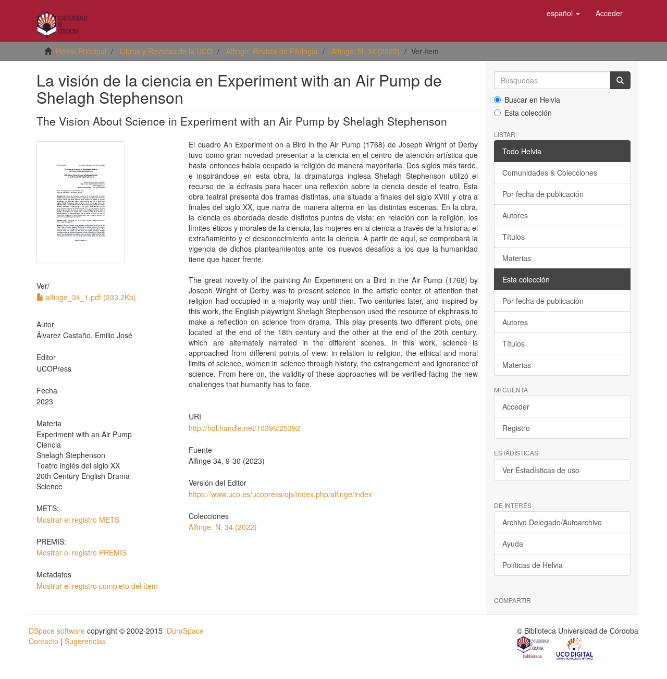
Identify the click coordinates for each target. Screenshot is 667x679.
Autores (515, 215)
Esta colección (528, 112)
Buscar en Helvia (532, 99)
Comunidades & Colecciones (549, 172)
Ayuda (512, 543)
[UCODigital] (575, 648)
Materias (516, 258)
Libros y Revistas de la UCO (166, 51)
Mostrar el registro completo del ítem (97, 586)
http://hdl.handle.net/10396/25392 (244, 428)
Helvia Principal (81, 51)
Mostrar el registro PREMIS (81, 552)
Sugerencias (85, 641)
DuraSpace (185, 630)
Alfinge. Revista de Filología (272, 51)
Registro (516, 428)
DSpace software (57, 630)
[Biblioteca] (533, 648)
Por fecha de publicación (543, 194)
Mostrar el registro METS (77, 519)
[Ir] (620, 80)
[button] (563, 13)
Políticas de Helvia (532, 565)
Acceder (515, 406)
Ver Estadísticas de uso (540, 470)
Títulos (513, 236)
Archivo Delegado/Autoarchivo (552, 522)
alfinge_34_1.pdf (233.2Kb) (90, 297)
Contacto (43, 641)
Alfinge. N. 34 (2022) (365, 51)
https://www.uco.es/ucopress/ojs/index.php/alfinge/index (280, 494)
